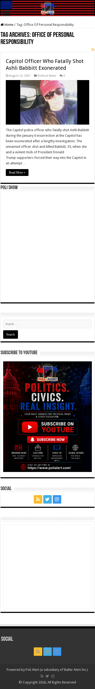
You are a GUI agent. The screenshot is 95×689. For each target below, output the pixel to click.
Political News (46, 75)
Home (8, 25)
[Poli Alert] (47, 8)
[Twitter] (47, 499)
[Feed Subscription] (93, 49)
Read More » (17, 172)
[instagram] (57, 499)
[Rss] (38, 499)
